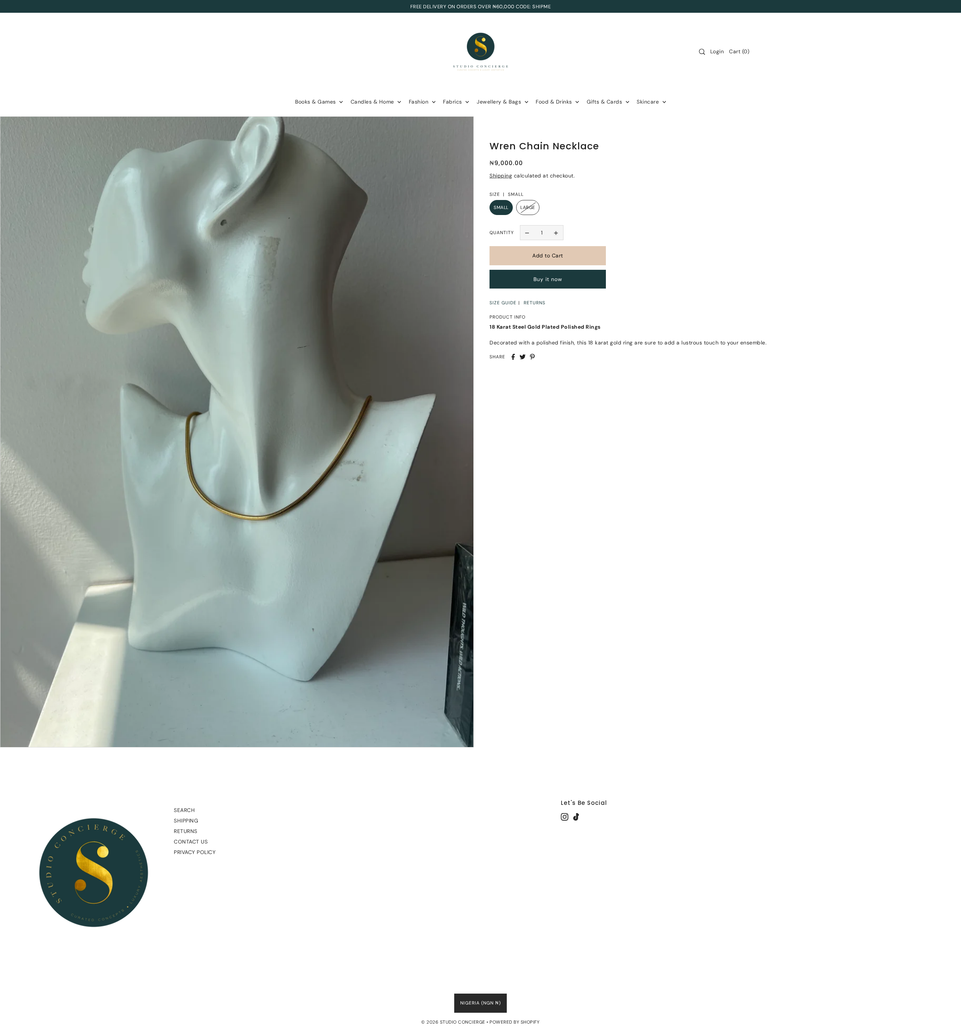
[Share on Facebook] (513, 357)
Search (184, 810)
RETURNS (534, 303)
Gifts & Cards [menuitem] (605, 101)
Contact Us (191, 841)
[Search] (702, 52)
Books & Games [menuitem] (316, 101)
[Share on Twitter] (523, 357)
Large (527, 207)
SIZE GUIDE (503, 303)
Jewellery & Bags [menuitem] (500, 101)
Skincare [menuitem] (649, 101)
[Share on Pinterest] (532, 357)
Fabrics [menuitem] (453, 101)
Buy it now (547, 279)
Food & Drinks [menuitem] (555, 101)
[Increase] (556, 233)
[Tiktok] (576, 817)
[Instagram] (564, 817)
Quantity (502, 233)
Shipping (501, 175)
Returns (185, 831)
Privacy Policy (194, 852)
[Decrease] (527, 233)
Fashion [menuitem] (419, 101)
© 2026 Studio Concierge (453, 1022)
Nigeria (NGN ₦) (480, 1003)
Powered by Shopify (514, 1022)
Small (501, 207)
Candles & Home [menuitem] (373, 101)
